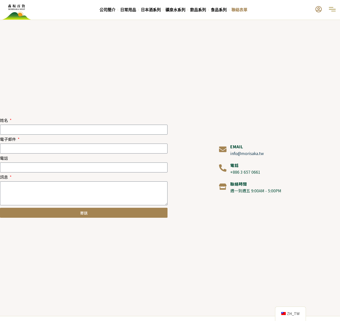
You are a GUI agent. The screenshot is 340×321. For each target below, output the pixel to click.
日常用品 (128, 9)
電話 (4, 158)
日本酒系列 (151, 9)
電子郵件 (8, 139)
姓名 (4, 120)
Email (236, 147)
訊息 (4, 177)
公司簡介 (107, 9)
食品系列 (219, 9)
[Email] (223, 149)
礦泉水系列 (175, 9)
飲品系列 (198, 9)
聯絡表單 (239, 9)
